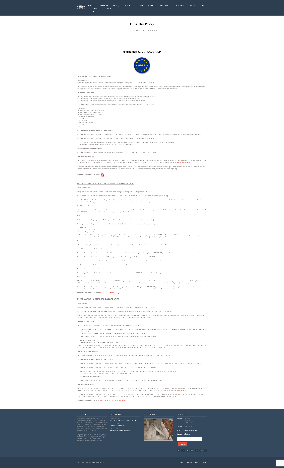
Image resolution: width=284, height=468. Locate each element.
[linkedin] (196, 450)
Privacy (116, 5)
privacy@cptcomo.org (184, 162)
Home (91, 5)
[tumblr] (205, 450)
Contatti (107, 8)
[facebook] (187, 450)
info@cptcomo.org (190, 430)
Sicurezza (129, 5)
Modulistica (165, 5)
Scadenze (180, 5)
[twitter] (178, 450)
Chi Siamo (103, 5)
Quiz (141, 5)
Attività (151, 5)
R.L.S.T (192, 5)
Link (202, 5)
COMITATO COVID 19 (117, 426)
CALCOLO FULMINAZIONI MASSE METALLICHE (125, 421)
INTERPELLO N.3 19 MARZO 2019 (120, 431)
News (96, 8)
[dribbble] (200, 450)
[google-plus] (183, 450)
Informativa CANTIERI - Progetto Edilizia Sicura (115, 293)
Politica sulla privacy (96, 462)
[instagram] (191, 450)
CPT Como (80, 462)
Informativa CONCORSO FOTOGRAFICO (113, 400)
